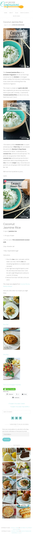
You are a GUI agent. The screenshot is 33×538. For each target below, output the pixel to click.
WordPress (15, 533)
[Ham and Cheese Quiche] (9, 512)
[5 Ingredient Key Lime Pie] (24, 469)
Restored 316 (23, 527)
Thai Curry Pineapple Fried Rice (12, 385)
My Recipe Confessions (16, 7)
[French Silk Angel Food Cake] (9, 469)
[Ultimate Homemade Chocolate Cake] (24, 455)
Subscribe (6, 439)
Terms (18, 529)
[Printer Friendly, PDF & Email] (9, 389)
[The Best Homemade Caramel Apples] (24, 497)
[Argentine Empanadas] (9, 483)
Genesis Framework (26, 531)
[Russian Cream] (9, 497)
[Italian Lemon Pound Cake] (9, 455)
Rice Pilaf (5, 324)
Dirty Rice (6, 354)
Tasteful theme (15, 527)
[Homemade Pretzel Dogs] (24, 512)
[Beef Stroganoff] (24, 483)
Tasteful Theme (15, 531)
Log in (19, 533)
